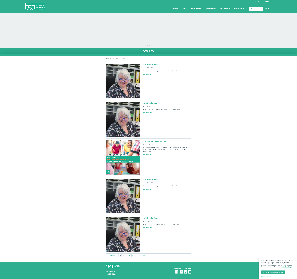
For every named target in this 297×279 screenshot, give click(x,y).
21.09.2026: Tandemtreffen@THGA (155, 141)
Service (267, 8)
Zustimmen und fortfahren (274, 272)
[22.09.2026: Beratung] (123, 119)
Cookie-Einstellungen (287, 267)
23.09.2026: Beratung (150, 65)
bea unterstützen (256, 9)
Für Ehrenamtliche (210, 8)
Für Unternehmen (225, 8)
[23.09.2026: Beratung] (123, 81)
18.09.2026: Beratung (150, 218)
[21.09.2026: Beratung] (123, 196)
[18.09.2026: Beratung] (123, 234)
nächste (144, 255)
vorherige (112, 255)
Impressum (188, 268)
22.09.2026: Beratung (150, 103)
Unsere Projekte (196, 8)
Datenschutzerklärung (266, 276)
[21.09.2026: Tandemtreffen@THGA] (123, 157)
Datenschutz (177, 268)
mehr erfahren (147, 74)
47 (139, 255)
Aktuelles (175, 8)
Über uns (185, 8)
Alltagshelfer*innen (240, 8)
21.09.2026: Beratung (150, 180)
